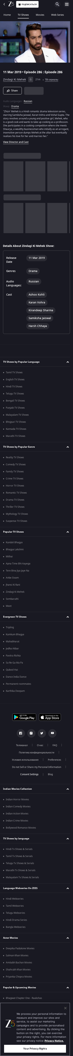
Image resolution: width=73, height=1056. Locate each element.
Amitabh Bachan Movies (19, 964)
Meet (8, 608)
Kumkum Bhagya (15, 636)
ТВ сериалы (51, 78)
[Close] (65, 1008)
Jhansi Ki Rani (13, 586)
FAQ (53, 747)
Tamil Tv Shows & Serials (19, 858)
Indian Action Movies (17, 815)
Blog (49, 776)
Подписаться (29, 4)
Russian (28, 99)
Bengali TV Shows (15, 402)
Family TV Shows (15, 473)
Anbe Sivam (12, 579)
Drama (15, 105)
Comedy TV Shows (16, 466)
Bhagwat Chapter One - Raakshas (24, 1000)
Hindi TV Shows (14, 388)
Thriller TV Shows (15, 508)
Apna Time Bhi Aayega (18, 565)
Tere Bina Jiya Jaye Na (17, 572)
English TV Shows (15, 381)
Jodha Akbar (12, 650)
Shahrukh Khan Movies (18, 971)
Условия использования (24, 761)
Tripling (10, 629)
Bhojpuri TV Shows (16, 423)
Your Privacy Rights (35, 1048)
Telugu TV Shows (15, 395)
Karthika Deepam (15, 693)
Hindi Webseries (15, 900)
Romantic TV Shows (16, 494)
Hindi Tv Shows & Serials (19, 851)
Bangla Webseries (16, 929)
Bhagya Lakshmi (15, 551)
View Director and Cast (16, 144)
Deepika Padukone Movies (20, 950)
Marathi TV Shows (15, 438)
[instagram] (30, 735)
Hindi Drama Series (16, 922)
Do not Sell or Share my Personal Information (35, 769)
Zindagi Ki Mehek (14, 78)
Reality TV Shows (15, 459)
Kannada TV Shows (16, 431)
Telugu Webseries (15, 914)
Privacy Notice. (54, 1040)
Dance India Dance (16, 678)
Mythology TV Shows (17, 516)
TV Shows (23, 15)
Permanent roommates (18, 685)
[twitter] (40, 735)
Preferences (53, 761)
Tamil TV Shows (14, 374)
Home (7, 15)
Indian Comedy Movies (18, 808)
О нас (39, 747)
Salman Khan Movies (17, 957)
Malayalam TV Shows (17, 416)
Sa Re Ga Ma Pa (14, 664)
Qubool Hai (12, 671)
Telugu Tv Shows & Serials (20, 865)
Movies (40, 15)
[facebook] (19, 735)
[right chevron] (8, 178)
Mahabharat (12, 643)
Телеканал (20, 747)
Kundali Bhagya (14, 544)
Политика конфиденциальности (35, 754)
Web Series (57, 15)
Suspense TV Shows (16, 523)
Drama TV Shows (15, 501)
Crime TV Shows (14, 480)
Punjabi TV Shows (15, 409)
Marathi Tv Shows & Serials (20, 872)
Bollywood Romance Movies (21, 829)
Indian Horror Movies (17, 801)
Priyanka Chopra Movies (19, 978)
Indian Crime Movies (17, 822)
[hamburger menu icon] (67, 4)
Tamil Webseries (15, 907)
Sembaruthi (12, 600)
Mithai (9, 558)
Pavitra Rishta (13, 657)
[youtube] (51, 735)
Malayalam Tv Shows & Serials (22, 879)
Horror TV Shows (15, 487)
